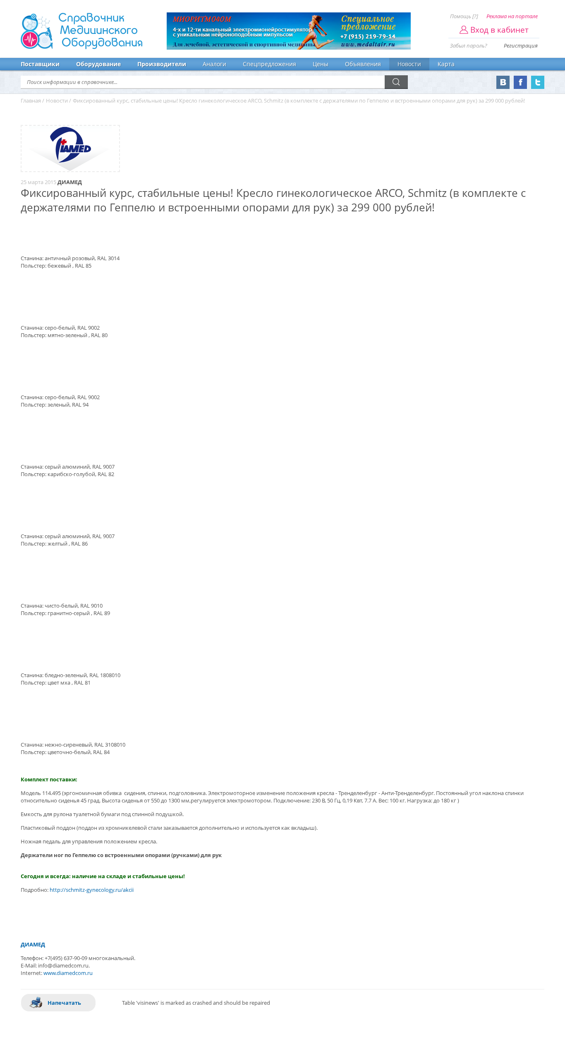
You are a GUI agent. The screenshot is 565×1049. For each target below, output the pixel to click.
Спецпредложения (269, 64)
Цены (320, 64)
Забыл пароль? (468, 45)
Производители (161, 64)
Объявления (363, 64)
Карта (446, 64)
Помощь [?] (464, 16)
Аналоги (214, 64)
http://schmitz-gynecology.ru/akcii (92, 889)
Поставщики (40, 64)
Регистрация (521, 45)
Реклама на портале (512, 16)
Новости (409, 64)
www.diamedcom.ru (68, 973)
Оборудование (98, 64)
